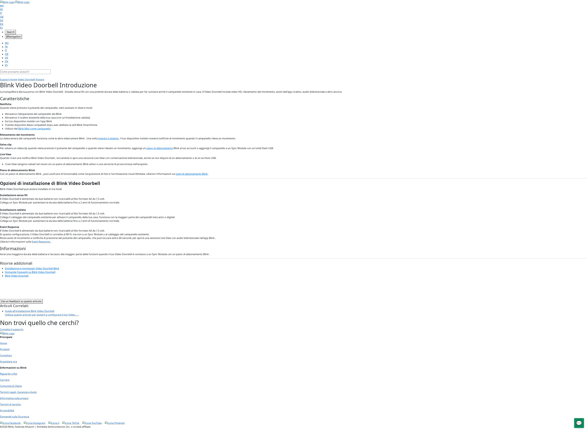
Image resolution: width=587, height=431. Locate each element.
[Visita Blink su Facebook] (10, 422)
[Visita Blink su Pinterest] (115, 422)
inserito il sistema (108, 138)
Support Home (8, 79)
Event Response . (41, 241)
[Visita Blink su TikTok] (71, 422)
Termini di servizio (10, 404)
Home (3, 343)
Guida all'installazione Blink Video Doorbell (42, 312)
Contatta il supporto (11, 329)
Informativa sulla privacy (14, 398)
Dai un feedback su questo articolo (21, 301)
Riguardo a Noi (8, 373)
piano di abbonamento (159, 148)
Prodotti (5, 349)
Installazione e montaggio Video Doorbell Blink (32, 268)
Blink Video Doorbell (16, 275)
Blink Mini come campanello (34, 128)
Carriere (4, 380)
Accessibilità (7, 410)
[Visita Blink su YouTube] (92, 422)
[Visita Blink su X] (54, 422)
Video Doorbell (26, 79)
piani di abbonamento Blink (192, 174)
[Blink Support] (15, 2)
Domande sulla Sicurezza (14, 416)
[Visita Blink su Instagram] (35, 422)
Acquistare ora (8, 361)
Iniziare (40, 79)
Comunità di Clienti (11, 386)
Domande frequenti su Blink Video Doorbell (30, 272)
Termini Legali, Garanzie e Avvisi (18, 392)
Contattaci (6, 355)
